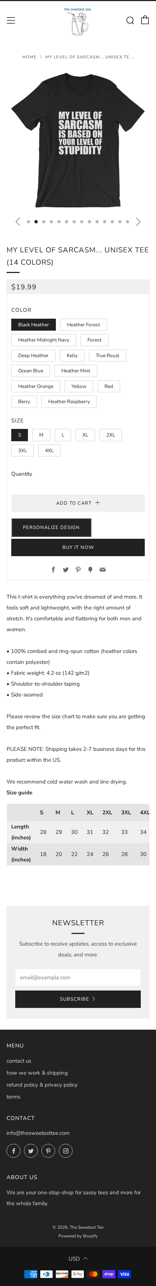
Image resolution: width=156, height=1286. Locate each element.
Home (29, 57)
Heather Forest (83, 324)
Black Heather (33, 324)
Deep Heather (33, 355)
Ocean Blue (30, 370)
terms (13, 1096)
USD (74, 1258)
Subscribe (74, 999)
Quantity (21, 473)
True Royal (107, 355)
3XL (22, 450)
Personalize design (51, 527)
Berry (24, 401)
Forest (94, 339)
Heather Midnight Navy (43, 339)
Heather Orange (35, 386)
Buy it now (78, 547)
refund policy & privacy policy (42, 1084)
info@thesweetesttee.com (38, 1133)
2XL (110, 434)
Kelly (72, 355)
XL (85, 434)
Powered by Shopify (78, 1236)
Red (108, 386)
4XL (49, 450)
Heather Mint (75, 370)
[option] (78, 140)
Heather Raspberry (69, 401)
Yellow (78, 386)
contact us (19, 1060)
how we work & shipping (37, 1072)
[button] (28, 221)
